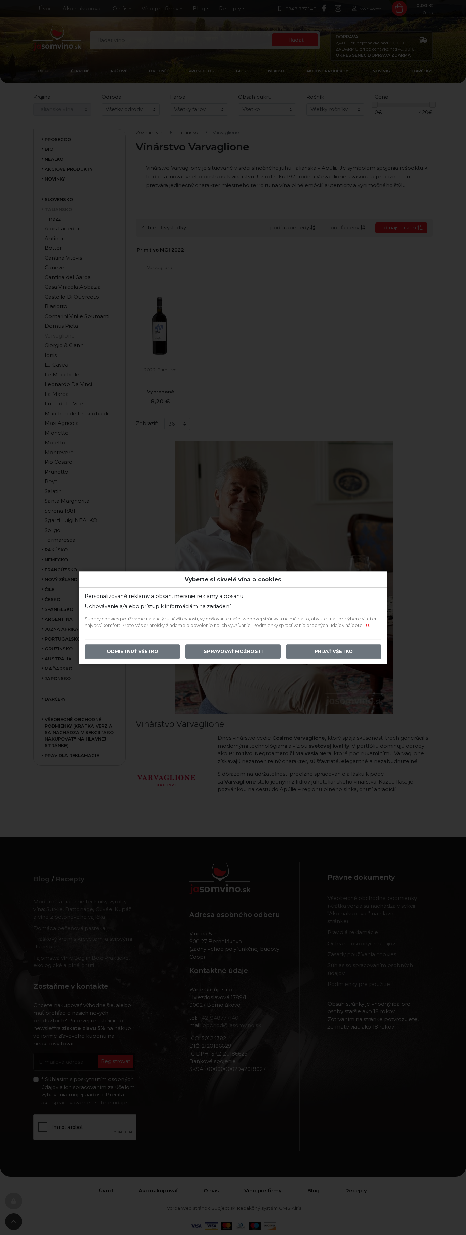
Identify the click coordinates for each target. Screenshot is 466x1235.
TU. (367, 625)
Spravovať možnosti (233, 651)
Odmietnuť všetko (132, 651)
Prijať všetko (334, 651)
